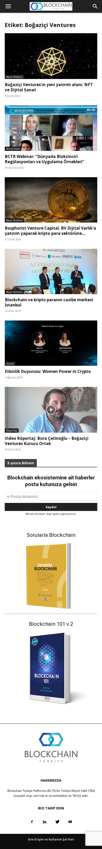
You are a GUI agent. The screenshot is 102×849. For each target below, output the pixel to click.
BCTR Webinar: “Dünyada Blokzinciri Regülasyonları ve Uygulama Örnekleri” (44, 159)
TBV (75, 796)
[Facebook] (32, 822)
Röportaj (11, 430)
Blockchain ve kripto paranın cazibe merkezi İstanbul (49, 302)
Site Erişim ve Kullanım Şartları (51, 839)
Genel (10, 363)
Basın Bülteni (14, 77)
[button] (95, 6)
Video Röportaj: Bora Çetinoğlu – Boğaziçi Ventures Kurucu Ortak (46, 441)
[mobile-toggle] (8, 6)
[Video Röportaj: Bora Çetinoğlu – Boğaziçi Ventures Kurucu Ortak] (51, 410)
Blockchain (13, 148)
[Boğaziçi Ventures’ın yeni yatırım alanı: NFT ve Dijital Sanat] (51, 56)
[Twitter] (57, 822)
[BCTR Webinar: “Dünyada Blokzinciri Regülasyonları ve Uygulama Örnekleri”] (51, 128)
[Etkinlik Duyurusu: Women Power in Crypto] (51, 343)
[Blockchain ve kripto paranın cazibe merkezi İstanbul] (51, 271)
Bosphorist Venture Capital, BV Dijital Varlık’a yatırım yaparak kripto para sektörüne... (50, 230)
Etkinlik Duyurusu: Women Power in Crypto (48, 371)
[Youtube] (70, 822)
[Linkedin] (44, 822)
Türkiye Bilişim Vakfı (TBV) (78, 791)
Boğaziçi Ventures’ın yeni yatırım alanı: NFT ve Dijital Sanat (49, 87)
